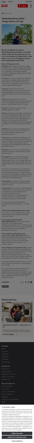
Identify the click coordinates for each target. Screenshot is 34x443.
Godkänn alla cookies (17, 433)
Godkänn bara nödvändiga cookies (17, 437)
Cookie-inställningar (17, 441)
